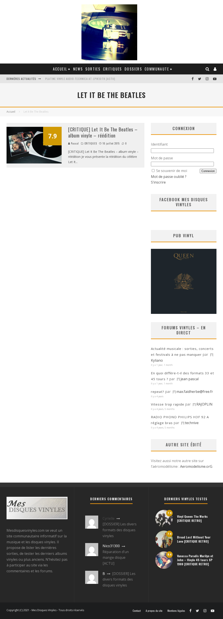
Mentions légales (176, 610)
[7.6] (164, 546)
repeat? (157, 391)
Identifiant (159, 144)
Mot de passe (162, 158)
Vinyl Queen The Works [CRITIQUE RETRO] (192, 518)
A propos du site (154, 610)
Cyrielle (109, 518)
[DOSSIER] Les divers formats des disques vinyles (120, 530)
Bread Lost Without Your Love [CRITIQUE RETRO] (194, 539)
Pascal (74, 143)
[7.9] (34, 162)
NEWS (78, 69)
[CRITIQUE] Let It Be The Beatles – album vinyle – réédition (103, 132)
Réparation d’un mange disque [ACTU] (116, 557)
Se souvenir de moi (171, 170)
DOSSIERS (133, 69)
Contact (137, 610)
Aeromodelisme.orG (196, 466)
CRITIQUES (112, 69)
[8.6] (164, 567)
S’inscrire (158, 182)
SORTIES (92, 69)
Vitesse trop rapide (167, 404)
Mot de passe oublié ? (168, 176)
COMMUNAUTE (157, 69)
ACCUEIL (60, 69)
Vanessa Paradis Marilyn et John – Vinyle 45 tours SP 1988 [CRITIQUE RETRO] (195, 560)
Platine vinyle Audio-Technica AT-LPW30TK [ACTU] (80, 79)
